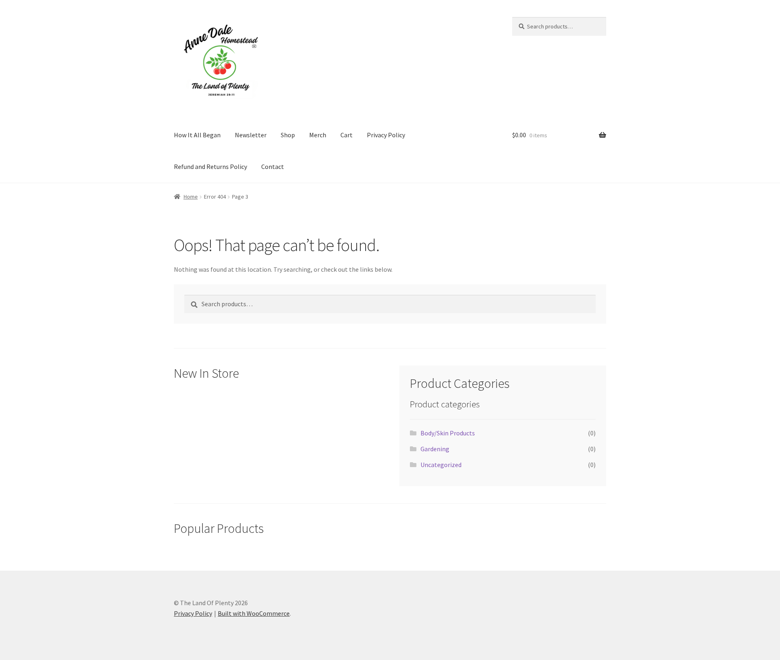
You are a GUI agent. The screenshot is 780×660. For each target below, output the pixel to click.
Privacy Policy (386, 135)
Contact (272, 166)
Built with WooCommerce (254, 613)
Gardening (434, 449)
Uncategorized (441, 465)
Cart (346, 135)
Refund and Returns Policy (210, 166)
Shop (288, 135)
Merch (317, 135)
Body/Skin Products (447, 433)
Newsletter (250, 135)
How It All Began (197, 135)
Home (191, 196)
